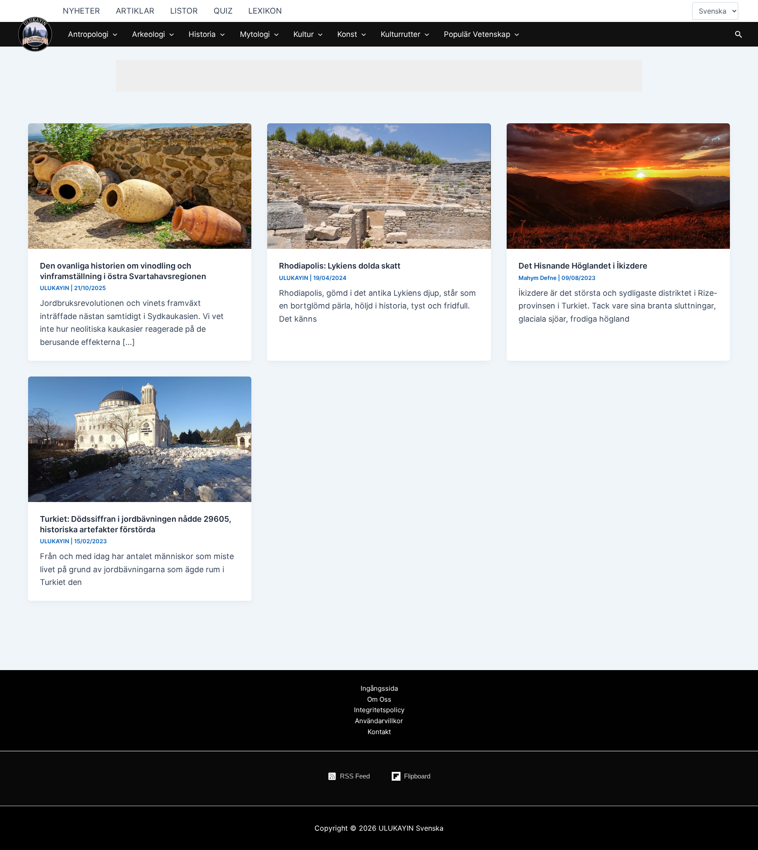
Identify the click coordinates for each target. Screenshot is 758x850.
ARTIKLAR (135, 10)
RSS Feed (355, 776)
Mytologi (255, 34)
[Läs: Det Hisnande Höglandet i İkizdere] (618, 185)
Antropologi (88, 34)
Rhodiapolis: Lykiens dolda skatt (339, 265)
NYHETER (81, 10)
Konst (347, 34)
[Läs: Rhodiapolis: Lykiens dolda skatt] (378, 185)
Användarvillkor (379, 721)
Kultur (303, 34)
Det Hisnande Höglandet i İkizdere (582, 265)
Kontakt (379, 732)
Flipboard (417, 776)
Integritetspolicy (379, 710)
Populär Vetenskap (477, 34)
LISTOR (184, 10)
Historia (202, 34)
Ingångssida (379, 688)
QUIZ (223, 10)
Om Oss (379, 699)
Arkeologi (148, 34)
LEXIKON (265, 10)
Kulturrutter (400, 34)
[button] (112, 34)
